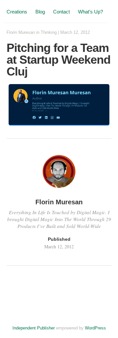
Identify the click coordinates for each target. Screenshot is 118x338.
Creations (17, 11)
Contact (61, 11)
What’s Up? (90, 11)
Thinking (49, 32)
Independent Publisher (33, 328)
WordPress (95, 328)
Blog (40, 11)
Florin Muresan (21, 32)
